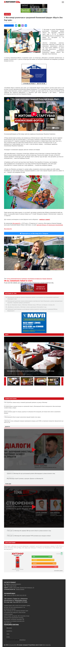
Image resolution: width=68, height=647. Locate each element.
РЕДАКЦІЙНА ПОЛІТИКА (11, 624)
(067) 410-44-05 (11, 586)
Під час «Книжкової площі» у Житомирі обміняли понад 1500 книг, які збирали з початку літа (31, 305)
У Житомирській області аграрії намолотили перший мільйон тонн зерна (22, 417)
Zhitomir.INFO (13, 645)
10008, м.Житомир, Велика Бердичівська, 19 (21, 587)
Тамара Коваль (20, 589)
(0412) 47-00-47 (11, 595)
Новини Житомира (11, 398)
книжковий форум (16, 278)
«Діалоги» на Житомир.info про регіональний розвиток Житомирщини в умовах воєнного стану (31, 473)
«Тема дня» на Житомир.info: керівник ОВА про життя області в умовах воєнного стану (29, 530)
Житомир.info (16, 223)
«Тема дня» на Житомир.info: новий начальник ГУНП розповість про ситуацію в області (29, 535)
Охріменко (24, 278)
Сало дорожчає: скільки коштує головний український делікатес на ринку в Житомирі (25, 402)
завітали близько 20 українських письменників (50, 225)
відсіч (8, 278)
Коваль (44, 278)
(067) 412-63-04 (21, 595)
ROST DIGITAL (47, 645)
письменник (31, 278)
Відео (6, 334)
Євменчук (49, 278)
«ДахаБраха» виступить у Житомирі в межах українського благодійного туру (26, 307)
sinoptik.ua (22, 640)
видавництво (38, 278)
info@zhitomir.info (15, 584)
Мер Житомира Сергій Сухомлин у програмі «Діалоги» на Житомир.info (25, 478)
